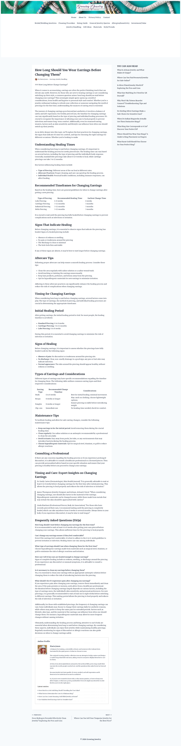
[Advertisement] (90, 43)
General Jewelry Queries (100, 23)
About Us (82, 17)
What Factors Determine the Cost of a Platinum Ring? (56, 693)
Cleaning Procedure (66, 23)
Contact (106, 17)
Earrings (52, 79)
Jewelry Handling (73, 27)
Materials (97, 27)
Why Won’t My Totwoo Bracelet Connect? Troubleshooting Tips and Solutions (131, 103)
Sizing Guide (82, 23)
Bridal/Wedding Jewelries (45, 23)
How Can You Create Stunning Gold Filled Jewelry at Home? (58, 696)
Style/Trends (109, 27)
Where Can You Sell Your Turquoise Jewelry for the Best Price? (93, 718)
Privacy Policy (95, 17)
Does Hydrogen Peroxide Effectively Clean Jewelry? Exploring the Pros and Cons (49, 718)
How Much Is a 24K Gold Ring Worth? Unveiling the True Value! (59, 690)
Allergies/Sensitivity (120, 23)
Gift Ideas (87, 27)
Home (73, 17)
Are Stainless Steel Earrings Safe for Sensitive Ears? (55, 699)
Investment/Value (138, 23)
